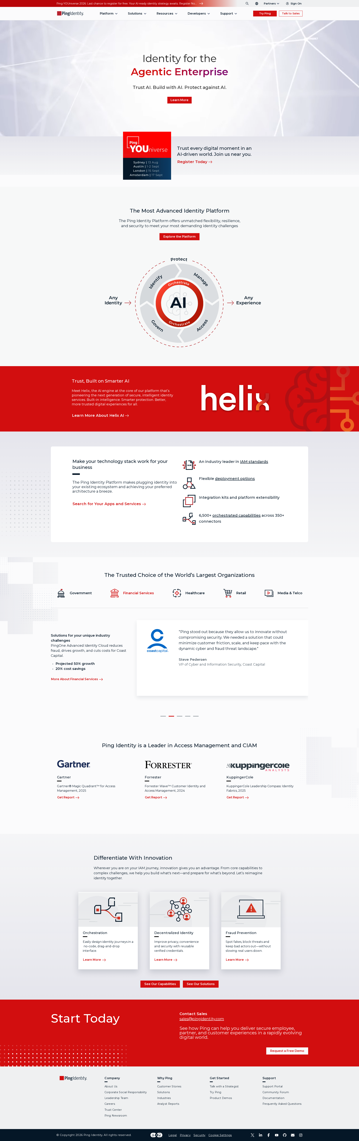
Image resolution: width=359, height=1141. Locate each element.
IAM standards (254, 461)
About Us (111, 1086)
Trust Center (113, 1109)
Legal (172, 1135)
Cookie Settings (220, 1135)
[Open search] (247, 3)
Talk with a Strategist (224, 1086)
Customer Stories (169, 1086)
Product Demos (221, 1098)
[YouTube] (276, 1135)
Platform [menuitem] (106, 13)
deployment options (235, 478)
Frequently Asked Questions (282, 1104)
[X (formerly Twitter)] (252, 1135)
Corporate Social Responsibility (126, 1092)
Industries (164, 1098)
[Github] (284, 1135)
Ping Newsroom (116, 1115)
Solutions (163, 1092)
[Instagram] (301, 1135)
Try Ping (265, 13)
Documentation (274, 1098)
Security (199, 1135)
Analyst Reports (168, 1104)
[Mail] (292, 1135)
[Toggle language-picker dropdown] (256, 3)
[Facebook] (268, 1135)
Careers (110, 1104)
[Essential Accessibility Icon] (156, 1135)
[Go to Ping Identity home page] (70, 13)
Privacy (185, 1135)
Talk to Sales (291, 13)
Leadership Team (116, 1098)
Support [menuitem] (226, 13)
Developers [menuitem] (197, 13)
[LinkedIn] (260, 1135)
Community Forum (276, 1092)
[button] (163, 716)
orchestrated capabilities (236, 515)
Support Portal (273, 1086)
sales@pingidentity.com (202, 1019)
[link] (179, 100)
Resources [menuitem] (165, 13)
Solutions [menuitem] (135, 13)
